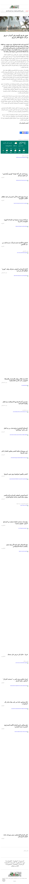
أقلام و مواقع (15, 866)
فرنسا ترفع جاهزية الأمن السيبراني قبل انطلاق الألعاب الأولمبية (14, 197)
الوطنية (16, 861)
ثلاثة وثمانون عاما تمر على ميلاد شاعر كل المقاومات (16, 703)
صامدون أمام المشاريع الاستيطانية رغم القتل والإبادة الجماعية (15, 402)
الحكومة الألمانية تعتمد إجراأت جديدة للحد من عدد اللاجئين (15, 243)
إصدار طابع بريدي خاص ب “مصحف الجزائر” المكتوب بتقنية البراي (15, 680)
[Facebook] (27, 133)
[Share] (21, 133)
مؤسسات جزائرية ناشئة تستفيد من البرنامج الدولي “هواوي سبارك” (15, 522)
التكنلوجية (3, 525)
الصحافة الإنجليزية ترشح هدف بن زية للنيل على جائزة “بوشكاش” (16, 429)
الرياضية (3, 431)
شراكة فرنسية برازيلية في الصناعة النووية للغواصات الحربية (16, 220)
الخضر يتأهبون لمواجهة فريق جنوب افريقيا (16, 474)
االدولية (2, 177)
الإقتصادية (27, 15)
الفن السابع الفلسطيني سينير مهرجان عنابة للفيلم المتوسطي (16, 835)
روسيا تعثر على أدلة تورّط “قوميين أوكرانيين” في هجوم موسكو (15, 174)
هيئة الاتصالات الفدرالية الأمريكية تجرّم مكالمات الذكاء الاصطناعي (17, 545)
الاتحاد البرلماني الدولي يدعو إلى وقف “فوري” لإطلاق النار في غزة (15, 270)
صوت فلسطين (4, 272)
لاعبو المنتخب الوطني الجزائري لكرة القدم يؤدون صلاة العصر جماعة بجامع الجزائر (16, 496)
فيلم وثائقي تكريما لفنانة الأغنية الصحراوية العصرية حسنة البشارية (16, 726)
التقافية (2, 682)
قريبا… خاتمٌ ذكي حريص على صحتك (18, 654)
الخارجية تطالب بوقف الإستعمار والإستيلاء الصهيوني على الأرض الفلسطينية (16, 379)
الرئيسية (21, 861)
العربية (13, 862)
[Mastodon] (25, 133)
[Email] (23, 133)
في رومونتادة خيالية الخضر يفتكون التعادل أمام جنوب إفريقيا (15, 452)
